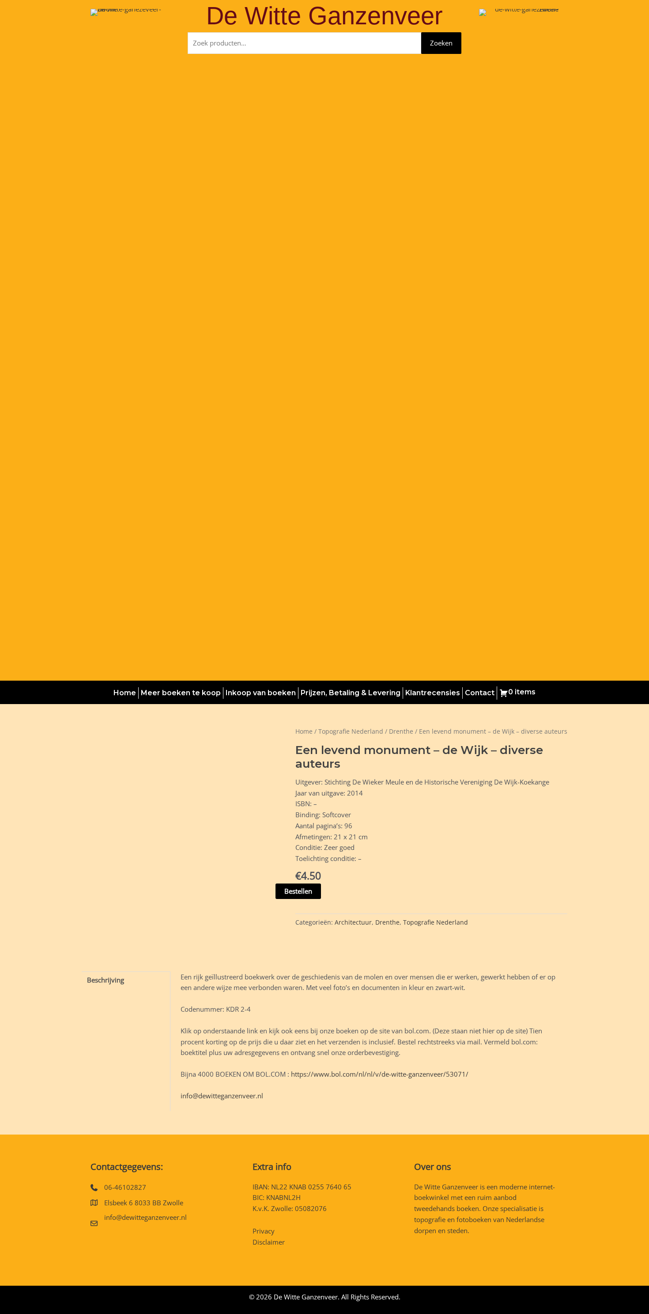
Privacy (264, 1230)
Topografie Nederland (350, 731)
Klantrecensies (432, 693)
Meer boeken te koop (181, 693)
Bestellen (298, 891)
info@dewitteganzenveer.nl (222, 1095)
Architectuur (353, 922)
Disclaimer (269, 1242)
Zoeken (441, 42)
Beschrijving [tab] (105, 979)
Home (124, 693)
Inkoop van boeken (261, 693)
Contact (479, 693)
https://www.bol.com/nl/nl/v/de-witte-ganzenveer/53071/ (379, 1074)
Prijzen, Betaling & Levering (350, 693)
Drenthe (401, 731)
